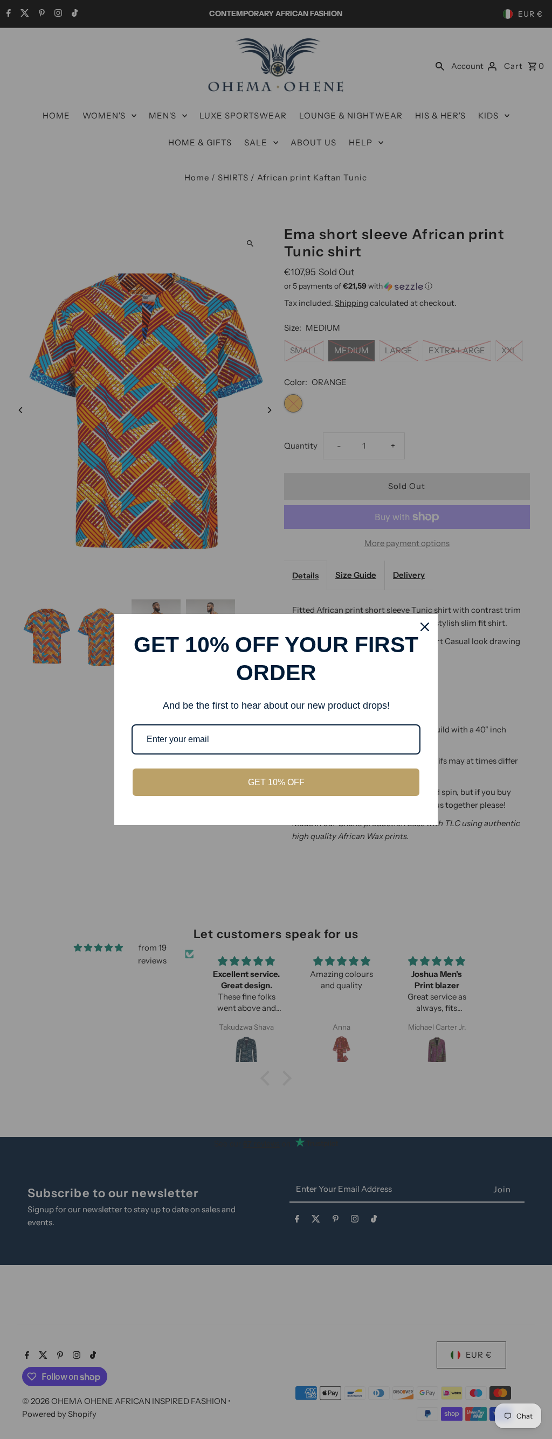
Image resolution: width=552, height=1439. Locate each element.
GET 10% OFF (276, 782)
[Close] (425, 627)
